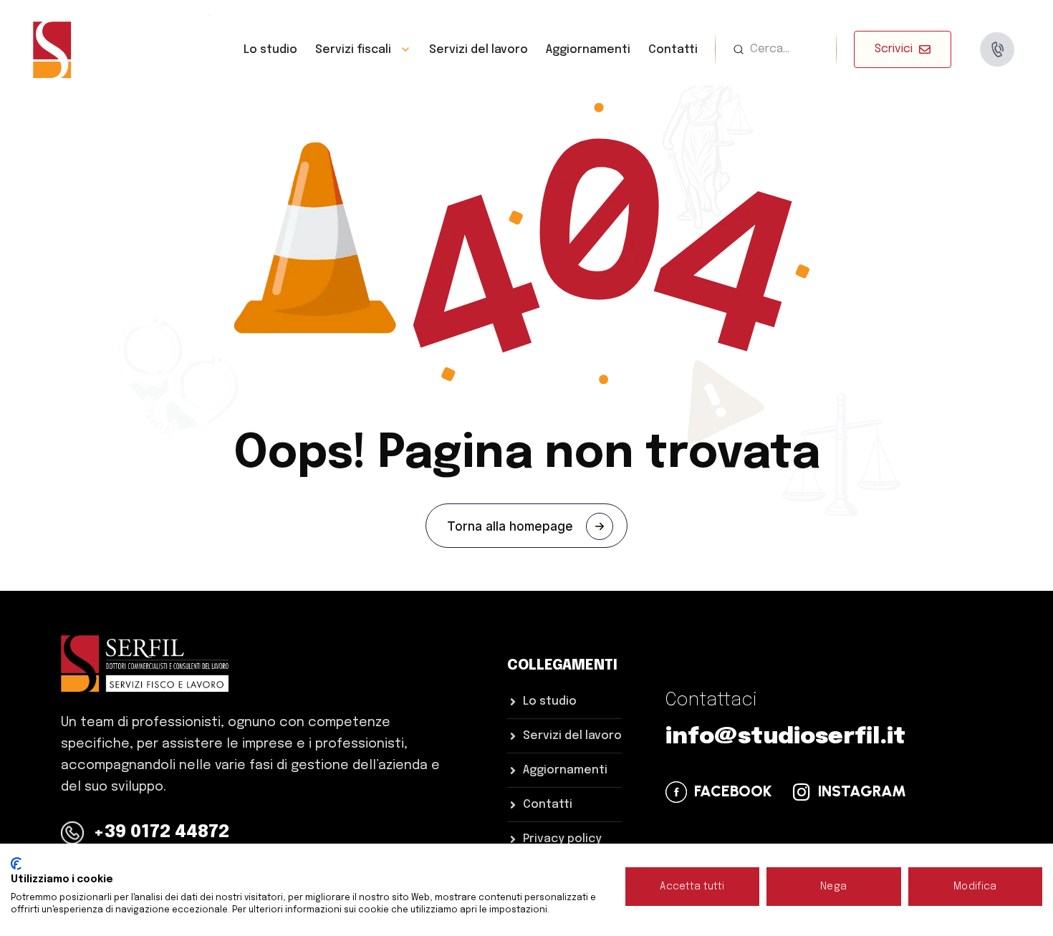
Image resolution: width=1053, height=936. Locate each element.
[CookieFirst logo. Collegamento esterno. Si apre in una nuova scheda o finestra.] (16, 863)
